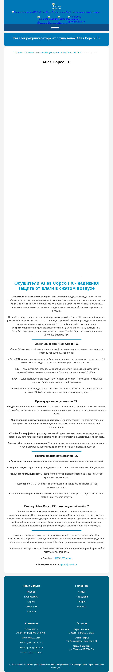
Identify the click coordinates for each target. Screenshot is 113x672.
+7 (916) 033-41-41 (33, 643)
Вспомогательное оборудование (42, 52)
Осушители (31, 607)
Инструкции (82, 597)
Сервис (31, 602)
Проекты (81, 607)
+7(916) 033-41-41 (63, 558)
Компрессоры (31, 597)
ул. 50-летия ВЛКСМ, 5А (81, 649)
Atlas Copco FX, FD (71, 52)
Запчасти (31, 611)
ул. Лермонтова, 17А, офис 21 (81, 641)
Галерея (81, 602)
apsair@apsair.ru (68, 564)
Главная (19, 52)
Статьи (81, 592)
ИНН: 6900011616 (31, 638)
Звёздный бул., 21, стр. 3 (81, 633)
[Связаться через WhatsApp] (51, 19)
